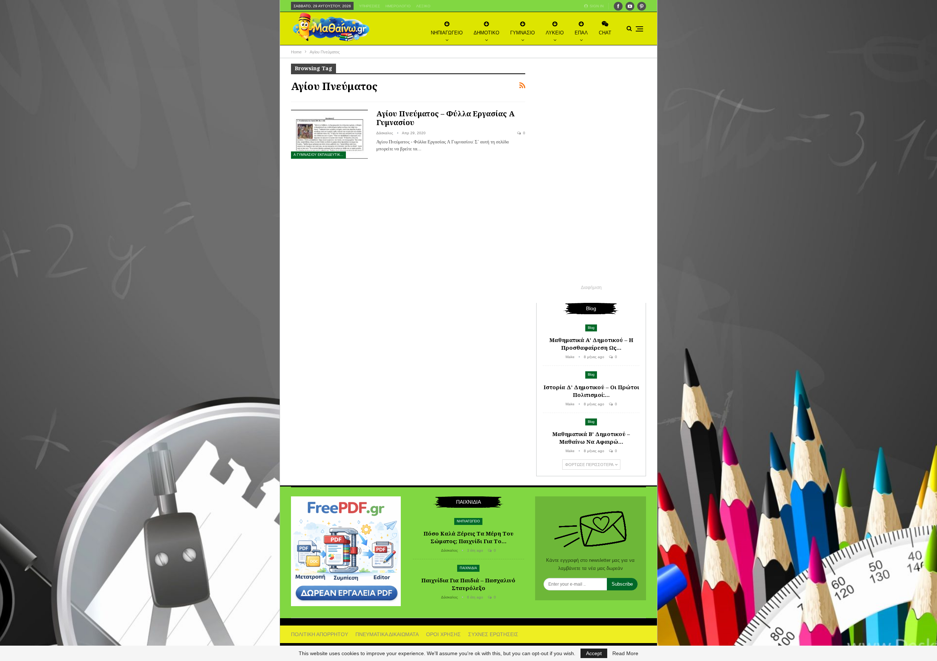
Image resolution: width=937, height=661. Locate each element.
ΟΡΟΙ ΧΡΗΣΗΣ (443, 634)
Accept (594, 653)
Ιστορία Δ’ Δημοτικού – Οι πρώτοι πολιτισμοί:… (591, 390)
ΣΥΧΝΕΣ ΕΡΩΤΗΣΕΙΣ (493, 634)
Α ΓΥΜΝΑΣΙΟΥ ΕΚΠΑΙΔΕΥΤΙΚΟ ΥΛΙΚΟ (320, 155)
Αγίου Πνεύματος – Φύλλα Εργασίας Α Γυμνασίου (445, 118)
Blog (591, 328)
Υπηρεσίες (369, 6)
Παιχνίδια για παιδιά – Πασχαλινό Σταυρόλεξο (468, 584)
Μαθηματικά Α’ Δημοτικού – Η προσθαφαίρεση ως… (591, 343)
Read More (625, 653)
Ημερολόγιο (398, 6)
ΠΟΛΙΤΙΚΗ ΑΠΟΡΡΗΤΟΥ (319, 634)
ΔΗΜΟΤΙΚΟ (486, 32)
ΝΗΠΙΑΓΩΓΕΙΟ (447, 32)
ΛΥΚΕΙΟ (555, 32)
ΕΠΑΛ (581, 32)
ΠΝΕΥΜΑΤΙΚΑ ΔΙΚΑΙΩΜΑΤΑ (387, 634)
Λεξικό (423, 6)
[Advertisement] (591, 173)
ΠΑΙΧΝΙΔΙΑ (468, 568)
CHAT (605, 32)
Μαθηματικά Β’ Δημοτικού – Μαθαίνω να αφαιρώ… (591, 437)
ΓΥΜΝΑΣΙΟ (522, 32)
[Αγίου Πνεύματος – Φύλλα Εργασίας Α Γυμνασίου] (329, 133)
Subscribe (622, 584)
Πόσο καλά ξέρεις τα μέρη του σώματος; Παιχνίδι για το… (468, 537)
